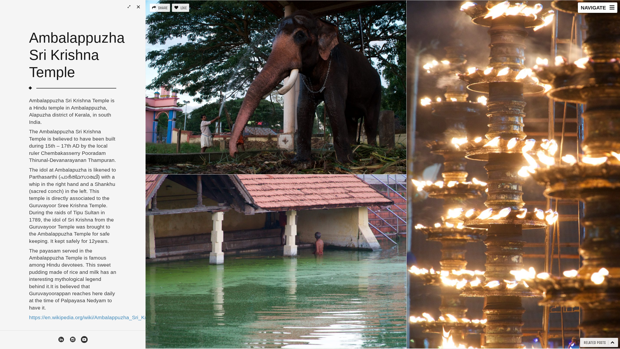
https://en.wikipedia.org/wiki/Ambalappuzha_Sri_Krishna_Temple (104, 317)
